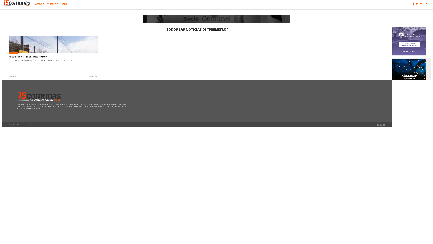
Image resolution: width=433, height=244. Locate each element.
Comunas (38, 3)
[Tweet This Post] (53, 47)
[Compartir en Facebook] (48, 47)
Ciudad (64, 3)
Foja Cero (41, 125)
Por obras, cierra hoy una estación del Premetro (28, 56)
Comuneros (52, 3)
